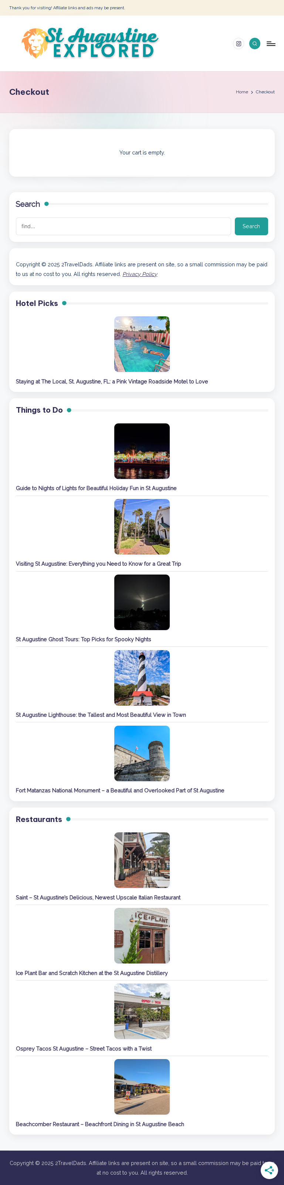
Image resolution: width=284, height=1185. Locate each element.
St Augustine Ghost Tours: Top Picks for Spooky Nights (83, 639)
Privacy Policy (139, 274)
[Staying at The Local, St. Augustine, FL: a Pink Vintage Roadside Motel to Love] (142, 344)
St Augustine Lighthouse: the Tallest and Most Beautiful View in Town (101, 715)
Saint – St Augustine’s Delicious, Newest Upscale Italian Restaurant (98, 897)
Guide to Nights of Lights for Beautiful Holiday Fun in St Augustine (96, 488)
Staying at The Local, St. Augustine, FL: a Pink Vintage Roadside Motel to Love (112, 381)
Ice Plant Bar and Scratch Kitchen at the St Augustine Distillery (92, 973)
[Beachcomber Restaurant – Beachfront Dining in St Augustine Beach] (142, 1087)
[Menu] (270, 43)
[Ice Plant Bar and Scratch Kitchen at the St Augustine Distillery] (142, 935)
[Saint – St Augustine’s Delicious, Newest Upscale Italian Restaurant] (142, 860)
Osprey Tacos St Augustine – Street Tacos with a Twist (84, 1048)
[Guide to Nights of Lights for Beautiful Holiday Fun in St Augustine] (142, 451)
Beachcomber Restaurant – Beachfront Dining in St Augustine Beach (100, 1124)
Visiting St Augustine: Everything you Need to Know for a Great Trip (98, 563)
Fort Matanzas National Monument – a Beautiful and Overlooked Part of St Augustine (120, 790)
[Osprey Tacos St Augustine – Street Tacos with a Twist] (142, 1011)
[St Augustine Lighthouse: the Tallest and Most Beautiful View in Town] (142, 678)
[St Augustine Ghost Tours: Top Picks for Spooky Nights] (142, 602)
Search (28, 204)
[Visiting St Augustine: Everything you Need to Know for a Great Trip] (142, 527)
